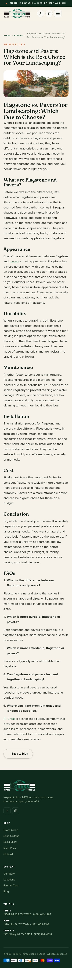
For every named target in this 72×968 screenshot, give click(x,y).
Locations (9, 879)
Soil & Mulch (10, 841)
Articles (18, 35)
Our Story (9, 873)
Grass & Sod (10, 829)
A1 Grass (9, 718)
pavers (14, 261)
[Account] (40, 13)
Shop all (8, 853)
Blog (6, 891)
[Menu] (58, 13)
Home (6, 35)
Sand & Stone (11, 835)
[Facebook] (6, 810)
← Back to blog (18, 753)
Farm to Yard (11, 885)
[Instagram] (15, 810)
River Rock (9, 848)
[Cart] (49, 13)
